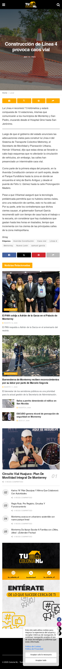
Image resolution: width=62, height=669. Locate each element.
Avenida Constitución (23, 241)
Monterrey (11, 309)
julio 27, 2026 (23, 420)
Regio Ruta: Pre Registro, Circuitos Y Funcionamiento (28, 505)
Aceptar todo (41, 660)
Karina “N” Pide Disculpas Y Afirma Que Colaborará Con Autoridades (34, 492)
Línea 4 (53, 241)
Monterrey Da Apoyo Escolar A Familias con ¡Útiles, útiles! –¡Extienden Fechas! (34, 531)
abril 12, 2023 (30, 56)
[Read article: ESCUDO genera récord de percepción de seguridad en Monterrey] (8, 416)
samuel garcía (38, 245)
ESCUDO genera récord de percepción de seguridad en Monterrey (38, 415)
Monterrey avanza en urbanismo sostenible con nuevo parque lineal (33, 518)
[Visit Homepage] (31, 5)
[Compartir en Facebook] (9, 100)
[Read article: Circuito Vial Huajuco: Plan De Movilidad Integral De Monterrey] (31, 448)
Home (4, 92)
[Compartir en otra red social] (53, 100)
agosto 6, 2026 (24, 407)
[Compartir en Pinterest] (39, 100)
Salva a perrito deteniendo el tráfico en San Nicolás (36, 402)
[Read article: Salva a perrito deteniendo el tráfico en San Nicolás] (8, 403)
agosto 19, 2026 (10, 323)
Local (12, 92)
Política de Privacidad (34, 649)
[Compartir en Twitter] (24, 100)
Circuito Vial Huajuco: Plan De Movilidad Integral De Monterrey (24, 475)
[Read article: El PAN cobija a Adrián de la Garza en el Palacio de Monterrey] (31, 291)
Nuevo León (22, 245)
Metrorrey (8, 245)
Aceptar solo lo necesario (41, 654)
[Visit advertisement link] (31, 586)
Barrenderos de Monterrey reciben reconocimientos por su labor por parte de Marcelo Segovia (30, 381)
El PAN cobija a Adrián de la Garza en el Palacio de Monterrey (29, 317)
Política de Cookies (33, 646)
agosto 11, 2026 (10, 387)
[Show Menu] (3, 4)
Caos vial (41, 241)
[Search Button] (58, 4)
